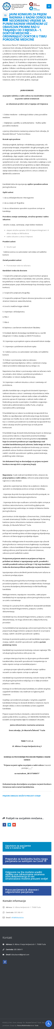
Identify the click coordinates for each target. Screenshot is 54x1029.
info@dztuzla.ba (17, 917)
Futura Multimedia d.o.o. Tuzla (27, 1025)
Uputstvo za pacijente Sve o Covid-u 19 (18, 846)
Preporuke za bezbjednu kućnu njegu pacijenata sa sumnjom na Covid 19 (26, 860)
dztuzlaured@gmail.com (20, 955)
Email (14, 824)
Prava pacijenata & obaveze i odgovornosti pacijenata (22, 890)
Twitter (9, 824)
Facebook (4, 824)
